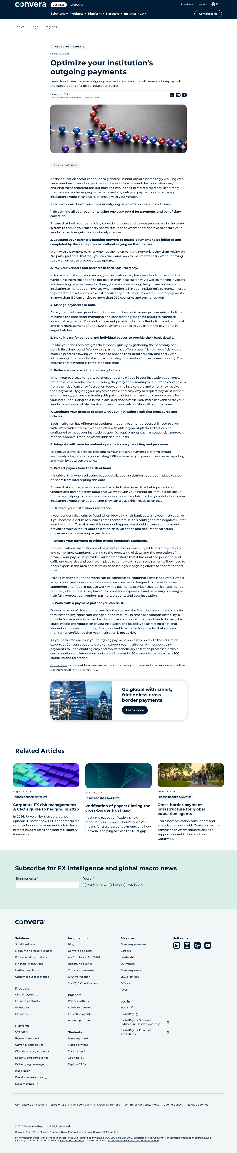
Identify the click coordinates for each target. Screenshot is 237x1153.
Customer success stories (32, 976)
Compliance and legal (29, 1104)
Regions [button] (51, 27)
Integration (22, 1070)
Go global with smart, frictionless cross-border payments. (147, 695)
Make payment (78, 1038)
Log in (201, 4)
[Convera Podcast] (197, 945)
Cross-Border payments (68, 46)
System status (24, 1083)
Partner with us (78, 1001)
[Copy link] (172, 95)
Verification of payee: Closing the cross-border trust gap (117, 808)
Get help (74, 1057)
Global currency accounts (32, 1051)
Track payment (78, 1044)
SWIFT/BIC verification (83, 983)
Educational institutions (31, 957)
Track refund (76, 1051)
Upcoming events (80, 963)
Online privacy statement (142, 1104)
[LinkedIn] (176, 945)
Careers (126, 950)
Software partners (80, 1007)
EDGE (124, 1007)
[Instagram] (187, 945)
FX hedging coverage (29, 1064)
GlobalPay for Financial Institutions (136, 1032)
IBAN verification (79, 976)
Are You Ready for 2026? (84, 957)
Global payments (26, 994)
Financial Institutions (65, 164)
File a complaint (81, 1104)
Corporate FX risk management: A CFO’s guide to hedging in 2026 (46, 807)
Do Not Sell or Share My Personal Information (133, 1140)
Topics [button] (19, 27)
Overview (21, 1031)
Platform (95, 13)
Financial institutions (29, 963)
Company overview (133, 944)
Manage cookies (197, 1104)
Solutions (58, 13)
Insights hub (134, 13)
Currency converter (81, 970)
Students (77, 4)
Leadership (128, 957)
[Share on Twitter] (184, 95)
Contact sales (208, 13)
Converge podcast (80, 950)
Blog (71, 944)
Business (59, 4)
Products (76, 13)
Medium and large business (33, 950)
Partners (113, 13)
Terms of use (57, 1104)
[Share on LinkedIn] (178, 95)
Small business (25, 944)
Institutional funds (27, 970)
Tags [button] (34, 27)
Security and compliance (32, 1057)
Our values (128, 963)
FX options (22, 1007)
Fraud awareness (108, 1104)
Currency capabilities (29, 1044)
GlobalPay (127, 1014)
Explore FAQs (77, 1064)
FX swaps (21, 1014)
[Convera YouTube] (207, 945)
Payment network (27, 1038)
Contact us (58, 665)
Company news (131, 970)
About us (186, 4)
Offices (125, 983)
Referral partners (79, 1020)
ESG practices (130, 976)
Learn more (135, 710)
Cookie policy (173, 1104)
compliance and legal (72, 1140)
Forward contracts (27, 1001)
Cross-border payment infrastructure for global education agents (181, 809)
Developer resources (29, 1077)
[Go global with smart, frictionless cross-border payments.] (81, 700)
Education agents (79, 1014)
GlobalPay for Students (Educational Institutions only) (141, 1022)
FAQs (124, 989)
